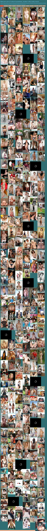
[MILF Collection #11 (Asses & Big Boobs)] (41, 492)
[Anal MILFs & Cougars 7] (11, 448)
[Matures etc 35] (41, 304)
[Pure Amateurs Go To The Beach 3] (4, 364)
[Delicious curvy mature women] (26, 258)
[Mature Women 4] (26, 251)
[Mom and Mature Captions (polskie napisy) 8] (33, 80)
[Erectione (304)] (41, 297)
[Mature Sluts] (32, 310)
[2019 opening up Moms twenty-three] (11, 177)
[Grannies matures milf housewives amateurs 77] (26, 338)
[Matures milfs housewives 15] (19, 132)
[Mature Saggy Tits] (26, 206)
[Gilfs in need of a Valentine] (19, 38)
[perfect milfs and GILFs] (19, 263)
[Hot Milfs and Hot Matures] (33, 512)
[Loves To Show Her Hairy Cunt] (33, 110)
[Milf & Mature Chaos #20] (4, 48)
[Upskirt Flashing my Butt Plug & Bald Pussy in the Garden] (26, 399)
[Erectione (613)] (41, 404)
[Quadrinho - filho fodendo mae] (33, 432)
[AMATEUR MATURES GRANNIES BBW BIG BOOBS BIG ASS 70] (11, 165)
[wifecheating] (18, 362)
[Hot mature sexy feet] (19, 251)
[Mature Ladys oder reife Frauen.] (4, 441)
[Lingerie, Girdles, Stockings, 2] (19, 241)
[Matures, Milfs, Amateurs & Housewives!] (33, 302)
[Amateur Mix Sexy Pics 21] (4, 407)
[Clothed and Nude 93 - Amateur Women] (33, 117)
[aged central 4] (33, 266)
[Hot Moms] (4, 501)
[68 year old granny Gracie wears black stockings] (26, 39)
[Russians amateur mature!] (4, 271)
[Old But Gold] (26, 446)
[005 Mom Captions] (11, 466)
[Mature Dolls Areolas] (4, 38)
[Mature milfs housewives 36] (41, 452)
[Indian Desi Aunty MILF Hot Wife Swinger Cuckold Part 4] (33, 443)
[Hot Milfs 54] (33, 135)
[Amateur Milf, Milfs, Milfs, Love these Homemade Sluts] (19, 285)
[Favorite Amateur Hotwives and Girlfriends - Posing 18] (41, 66)
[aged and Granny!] (33, 145)
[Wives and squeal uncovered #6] (19, 179)
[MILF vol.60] (41, 370)
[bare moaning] (4, 344)
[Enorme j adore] (26, 15)
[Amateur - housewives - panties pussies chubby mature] (19, 232)
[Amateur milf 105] (19, 170)
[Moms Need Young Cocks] (41, 45)
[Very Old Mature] (33, 69)
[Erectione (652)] (26, 243)
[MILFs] (11, 104)
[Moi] (11, 512)
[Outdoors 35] (26, 390)
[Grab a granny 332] (33, 176)
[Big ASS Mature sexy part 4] (4, 131)
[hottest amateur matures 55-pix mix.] (11, 153)
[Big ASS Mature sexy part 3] (41, 333)
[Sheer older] (19, 201)
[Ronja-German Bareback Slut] (19, 516)
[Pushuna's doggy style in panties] (33, 14)
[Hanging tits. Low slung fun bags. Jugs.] (11, 524)
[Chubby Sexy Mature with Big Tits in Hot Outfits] (19, 375)
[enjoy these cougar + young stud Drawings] (4, 119)
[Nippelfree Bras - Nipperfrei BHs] (26, 196)
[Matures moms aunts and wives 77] (11, 114)
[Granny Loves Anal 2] (41, 312)
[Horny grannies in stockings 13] (4, 512)
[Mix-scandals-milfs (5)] (11, 49)
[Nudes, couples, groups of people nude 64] (26, 292)
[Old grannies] (33, 102)
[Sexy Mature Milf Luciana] (41, 156)
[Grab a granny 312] (41, 131)
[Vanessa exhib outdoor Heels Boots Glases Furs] (33, 503)
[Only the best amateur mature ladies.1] (41, 393)
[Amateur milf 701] (41, 415)
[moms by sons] (11, 135)
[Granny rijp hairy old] (19, 222)
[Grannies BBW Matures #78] (4, 246)
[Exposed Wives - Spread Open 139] (41, 500)
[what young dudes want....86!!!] (33, 189)
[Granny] (19, 155)
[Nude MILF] (41, 521)
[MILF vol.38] (11, 211)
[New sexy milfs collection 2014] (26, 176)
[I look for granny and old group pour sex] (11, 276)
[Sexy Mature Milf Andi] (4, 322)
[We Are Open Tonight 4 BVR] (19, 508)
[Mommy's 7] (41, 356)
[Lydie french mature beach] (19, 295)
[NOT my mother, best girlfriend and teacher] (26, 523)
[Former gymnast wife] (11, 418)
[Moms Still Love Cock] (41, 109)
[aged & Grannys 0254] (4, 236)
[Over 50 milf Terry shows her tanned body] (4, 412)
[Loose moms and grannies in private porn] (41, 175)
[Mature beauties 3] (4, 384)
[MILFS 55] (11, 325)
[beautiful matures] (19, 325)
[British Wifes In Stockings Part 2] (4, 59)
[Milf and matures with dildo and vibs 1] (19, 424)
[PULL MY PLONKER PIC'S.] (11, 125)
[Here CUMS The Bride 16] (41, 137)
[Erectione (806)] (4, 12)
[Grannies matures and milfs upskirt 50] (11, 222)
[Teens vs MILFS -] (41, 325)
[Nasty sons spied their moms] (11, 383)
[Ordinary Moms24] (33, 327)
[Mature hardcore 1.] (4, 507)
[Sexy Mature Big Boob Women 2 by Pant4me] (41, 266)
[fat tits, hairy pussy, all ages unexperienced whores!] (26, 216)
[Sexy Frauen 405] (26, 81)
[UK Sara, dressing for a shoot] (41, 482)
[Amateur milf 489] (4, 262)
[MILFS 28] (19, 60)
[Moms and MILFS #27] (26, 166)
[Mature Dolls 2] (4, 96)
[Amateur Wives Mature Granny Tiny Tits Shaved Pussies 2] (26, 146)
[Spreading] (4, 218)
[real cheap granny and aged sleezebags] (33, 244)
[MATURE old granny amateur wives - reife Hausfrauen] (19, 70)
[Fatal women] (26, 312)
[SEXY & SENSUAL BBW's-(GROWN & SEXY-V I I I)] (19, 483)
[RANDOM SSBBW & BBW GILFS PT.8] (11, 484)
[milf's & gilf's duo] (41, 255)
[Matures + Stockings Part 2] (4, 280)
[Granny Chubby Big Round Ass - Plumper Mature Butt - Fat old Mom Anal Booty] (11, 30)
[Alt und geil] (4, 85)
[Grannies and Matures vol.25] (11, 232)
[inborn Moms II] (33, 48)
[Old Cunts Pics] (10, 143)
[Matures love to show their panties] (11, 289)
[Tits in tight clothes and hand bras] (19, 399)
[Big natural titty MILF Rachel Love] (19, 444)
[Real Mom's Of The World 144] (4, 226)
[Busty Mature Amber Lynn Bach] (26, 369)
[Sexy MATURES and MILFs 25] (26, 496)
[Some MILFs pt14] (11, 397)
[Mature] (41, 99)
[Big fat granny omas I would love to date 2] (19, 97)
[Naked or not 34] (26, 437)
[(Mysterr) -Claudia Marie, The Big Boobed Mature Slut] (4, 421)
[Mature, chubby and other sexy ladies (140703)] (26, 512)
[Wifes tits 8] (11, 12)
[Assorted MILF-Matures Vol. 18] (33, 483)
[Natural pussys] (11, 38)
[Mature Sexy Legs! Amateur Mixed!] (41, 120)
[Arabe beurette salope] (4, 355)
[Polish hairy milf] (33, 455)
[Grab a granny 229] (19, 105)
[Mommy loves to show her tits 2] (26, 157)
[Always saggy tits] (41, 287)
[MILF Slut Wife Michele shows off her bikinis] (41, 399)
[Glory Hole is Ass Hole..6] (19, 49)
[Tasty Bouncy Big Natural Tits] (33, 254)
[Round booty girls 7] (4, 518)
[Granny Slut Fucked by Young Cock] (33, 398)
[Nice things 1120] (33, 354)
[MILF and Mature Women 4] (4, 21)
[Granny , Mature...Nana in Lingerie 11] (4, 188)
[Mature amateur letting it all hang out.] (26, 347)
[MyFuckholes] (19, 471)
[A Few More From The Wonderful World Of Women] (11, 264)
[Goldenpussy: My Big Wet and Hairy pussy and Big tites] (26, 124)
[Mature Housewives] (19, 14)
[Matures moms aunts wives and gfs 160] (26, 419)
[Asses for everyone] (41, 320)
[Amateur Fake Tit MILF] (11, 355)
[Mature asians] (19, 79)
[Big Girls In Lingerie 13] (4, 493)
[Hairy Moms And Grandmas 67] (41, 33)
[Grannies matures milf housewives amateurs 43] (33, 365)
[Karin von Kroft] (41, 197)
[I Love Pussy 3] (26, 358)
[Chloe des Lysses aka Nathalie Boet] (11, 83)
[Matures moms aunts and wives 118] (41, 186)
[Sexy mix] (26, 273)
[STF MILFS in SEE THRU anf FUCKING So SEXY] (41, 77)
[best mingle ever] (11, 430)
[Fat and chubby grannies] (26, 186)
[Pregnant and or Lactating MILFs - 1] (26, 103)
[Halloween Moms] (11, 315)
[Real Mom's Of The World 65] (19, 346)
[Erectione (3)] (19, 124)
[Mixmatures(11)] (26, 28)
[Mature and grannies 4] (33, 91)
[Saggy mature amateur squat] (4, 202)
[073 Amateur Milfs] (4, 485)
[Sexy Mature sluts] (41, 21)
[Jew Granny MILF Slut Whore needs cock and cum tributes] (26, 92)
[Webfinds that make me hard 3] (4, 378)
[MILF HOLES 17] (11, 458)
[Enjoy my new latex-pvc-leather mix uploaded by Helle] (4, 392)
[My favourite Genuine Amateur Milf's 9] (19, 406)
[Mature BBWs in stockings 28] (4, 75)
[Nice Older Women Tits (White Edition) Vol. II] (41, 515)
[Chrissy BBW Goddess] (33, 336)
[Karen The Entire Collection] (26, 485)
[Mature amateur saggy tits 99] (41, 432)
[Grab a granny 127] (4, 67)
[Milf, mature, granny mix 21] (33, 466)
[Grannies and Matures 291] (26, 69)
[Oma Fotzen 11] (11, 389)
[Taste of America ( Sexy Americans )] (11, 425)
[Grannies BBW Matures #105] (26, 134)
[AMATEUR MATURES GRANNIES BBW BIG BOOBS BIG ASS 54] (41, 277)
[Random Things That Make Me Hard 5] (26, 322)
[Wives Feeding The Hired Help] (11, 253)
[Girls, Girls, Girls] (41, 409)
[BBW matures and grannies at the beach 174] (33, 519)
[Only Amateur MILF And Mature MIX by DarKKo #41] (4, 478)
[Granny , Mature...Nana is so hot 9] (26, 302)
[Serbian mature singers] (26, 504)
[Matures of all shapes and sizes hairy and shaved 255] (33, 155)
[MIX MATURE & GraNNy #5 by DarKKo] (4, 143)
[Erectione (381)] (11, 93)
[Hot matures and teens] (11, 243)
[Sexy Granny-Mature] (41, 88)
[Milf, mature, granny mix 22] (11, 365)
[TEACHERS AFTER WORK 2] (41, 343)
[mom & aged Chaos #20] (4, 154)
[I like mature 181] (33, 204)
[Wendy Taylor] (11, 491)
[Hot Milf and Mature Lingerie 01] (26, 379)
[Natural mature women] (11, 22)
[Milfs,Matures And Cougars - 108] (41, 440)
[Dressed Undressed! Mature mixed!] (26, 330)
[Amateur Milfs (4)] (4, 108)
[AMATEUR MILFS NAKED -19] (4, 450)
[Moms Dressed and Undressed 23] (26, 234)
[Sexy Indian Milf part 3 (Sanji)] (19, 384)
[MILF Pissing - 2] (19, 454)
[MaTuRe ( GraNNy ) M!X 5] (41, 145)
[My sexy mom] (4, 400)
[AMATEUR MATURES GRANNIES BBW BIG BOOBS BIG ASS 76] (26, 409)
